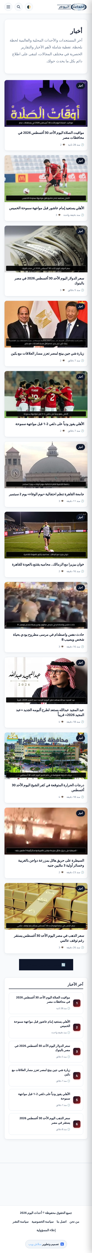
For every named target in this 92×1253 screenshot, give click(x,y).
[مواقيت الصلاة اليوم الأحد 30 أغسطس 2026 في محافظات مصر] (46, 103)
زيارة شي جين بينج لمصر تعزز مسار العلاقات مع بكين (47, 353)
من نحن (74, 1221)
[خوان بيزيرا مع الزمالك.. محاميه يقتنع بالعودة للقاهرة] (46, 535)
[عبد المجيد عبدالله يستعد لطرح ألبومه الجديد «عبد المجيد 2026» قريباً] (46, 680)
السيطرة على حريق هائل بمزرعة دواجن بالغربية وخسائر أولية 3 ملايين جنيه (51, 862)
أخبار (80, 86)
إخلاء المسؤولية (46, 1230)
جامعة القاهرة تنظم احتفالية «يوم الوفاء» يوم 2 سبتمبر (46, 494)
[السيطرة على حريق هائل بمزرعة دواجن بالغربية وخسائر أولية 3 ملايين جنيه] (46, 831)
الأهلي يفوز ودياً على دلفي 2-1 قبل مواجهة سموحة (49, 424)
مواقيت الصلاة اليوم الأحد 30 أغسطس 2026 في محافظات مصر (51, 135)
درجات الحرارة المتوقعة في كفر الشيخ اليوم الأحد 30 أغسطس (48, 787)
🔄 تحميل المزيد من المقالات (46, 965)
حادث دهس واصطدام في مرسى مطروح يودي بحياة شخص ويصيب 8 (48, 637)
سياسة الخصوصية (43, 1221)
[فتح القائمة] (8, 7)
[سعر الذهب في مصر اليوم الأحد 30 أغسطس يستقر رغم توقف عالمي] (46, 906)
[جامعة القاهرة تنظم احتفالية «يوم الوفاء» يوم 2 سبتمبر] (46, 465)
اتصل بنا (62, 1221)
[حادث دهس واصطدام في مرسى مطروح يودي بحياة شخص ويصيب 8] (46, 605)
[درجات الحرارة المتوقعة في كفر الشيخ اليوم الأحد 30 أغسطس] (46, 755)
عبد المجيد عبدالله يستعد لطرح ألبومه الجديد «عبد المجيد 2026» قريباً (50, 712)
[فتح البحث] (19, 7)
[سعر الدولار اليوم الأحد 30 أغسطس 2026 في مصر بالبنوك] (46, 249)
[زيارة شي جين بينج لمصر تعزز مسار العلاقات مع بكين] (46, 324)
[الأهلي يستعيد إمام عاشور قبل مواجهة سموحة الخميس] (46, 178)
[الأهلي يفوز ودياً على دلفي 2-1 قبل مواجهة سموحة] (46, 394)
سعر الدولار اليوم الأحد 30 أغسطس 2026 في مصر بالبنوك (49, 280)
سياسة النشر (21, 1221)
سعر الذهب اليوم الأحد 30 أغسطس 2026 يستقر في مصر (44, 1120)
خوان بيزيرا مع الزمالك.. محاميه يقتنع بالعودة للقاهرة (48, 564)
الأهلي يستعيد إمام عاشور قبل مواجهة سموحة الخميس (46, 208)
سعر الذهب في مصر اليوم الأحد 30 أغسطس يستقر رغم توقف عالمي (49, 938)
